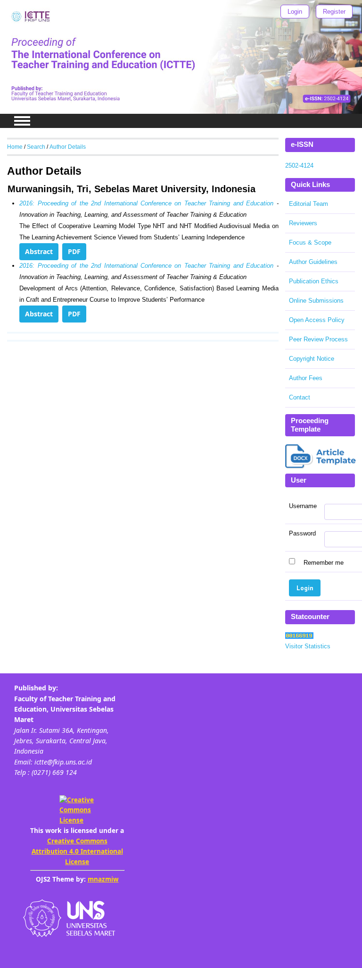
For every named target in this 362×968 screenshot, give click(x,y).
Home (15, 147)
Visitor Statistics (307, 646)
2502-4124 (299, 165)
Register (334, 11)
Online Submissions (316, 300)
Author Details (67, 147)
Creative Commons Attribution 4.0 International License (77, 851)
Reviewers (303, 223)
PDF (74, 251)
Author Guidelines (313, 261)
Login (295, 11)
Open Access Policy (317, 319)
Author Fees (305, 378)
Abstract (39, 251)
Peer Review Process (318, 339)
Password (302, 533)
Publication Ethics (313, 281)
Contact (299, 397)
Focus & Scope (310, 242)
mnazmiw (103, 879)
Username (303, 506)
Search (36, 147)
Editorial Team (308, 203)
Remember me (324, 562)
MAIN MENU (22, 121)
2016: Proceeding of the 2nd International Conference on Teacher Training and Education (146, 203)
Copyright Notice (311, 358)
